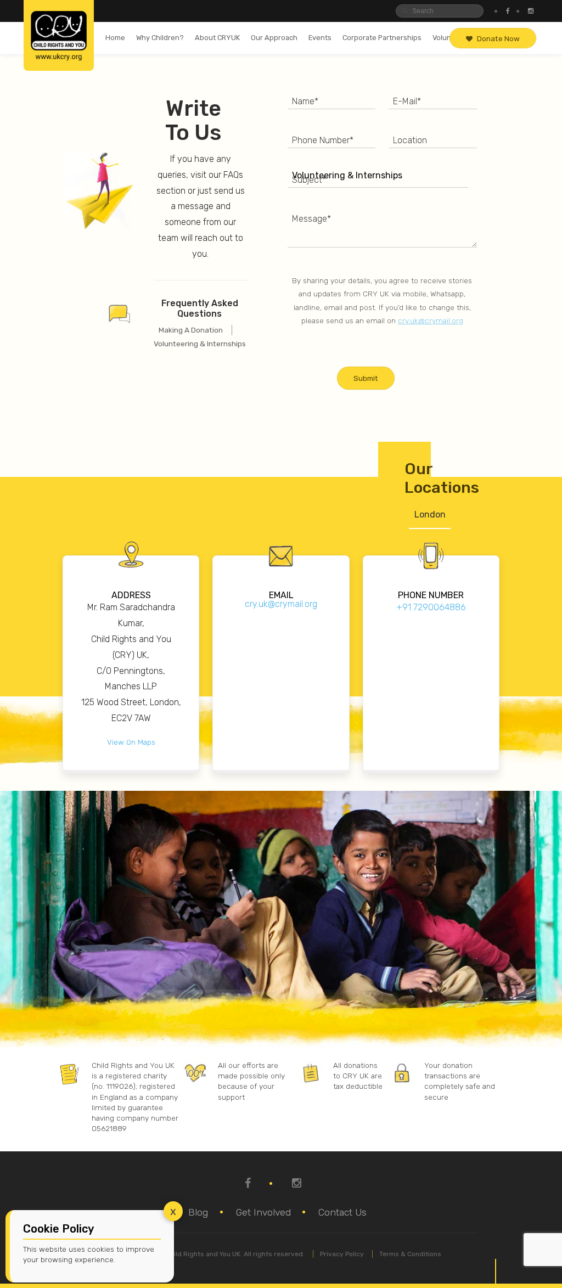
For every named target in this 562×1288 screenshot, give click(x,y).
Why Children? (160, 37)
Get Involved (263, 1212)
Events (319, 37)
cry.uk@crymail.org (430, 320)
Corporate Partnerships (382, 37)
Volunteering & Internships (200, 343)
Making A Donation (191, 329)
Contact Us (342, 1212)
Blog (198, 1212)
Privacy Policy (342, 1254)
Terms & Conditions (410, 1254)
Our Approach (274, 37)
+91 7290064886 (431, 607)
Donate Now (498, 38)
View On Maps (131, 742)
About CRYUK (217, 37)
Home (115, 37)
